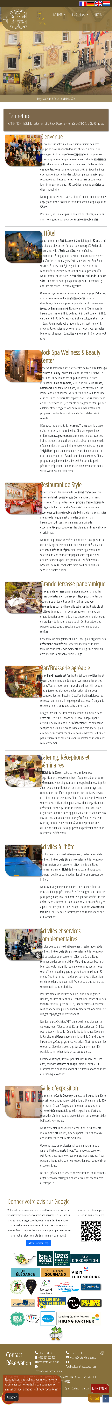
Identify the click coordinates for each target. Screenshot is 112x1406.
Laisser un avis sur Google (39, 1243)
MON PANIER (99, 1388)
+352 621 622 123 (46, 1357)
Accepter (12, 1397)
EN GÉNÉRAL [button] (79, 14)
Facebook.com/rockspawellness (81, 1366)
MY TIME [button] (58, 14)
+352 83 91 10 (45, 1353)
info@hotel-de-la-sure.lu (49, 1362)
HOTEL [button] (98, 14)
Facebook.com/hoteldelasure (48, 1371)
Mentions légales (90, 1388)
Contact (75, 1388)
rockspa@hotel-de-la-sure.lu (83, 1357)
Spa (67, 1388)
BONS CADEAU (42, 21)
